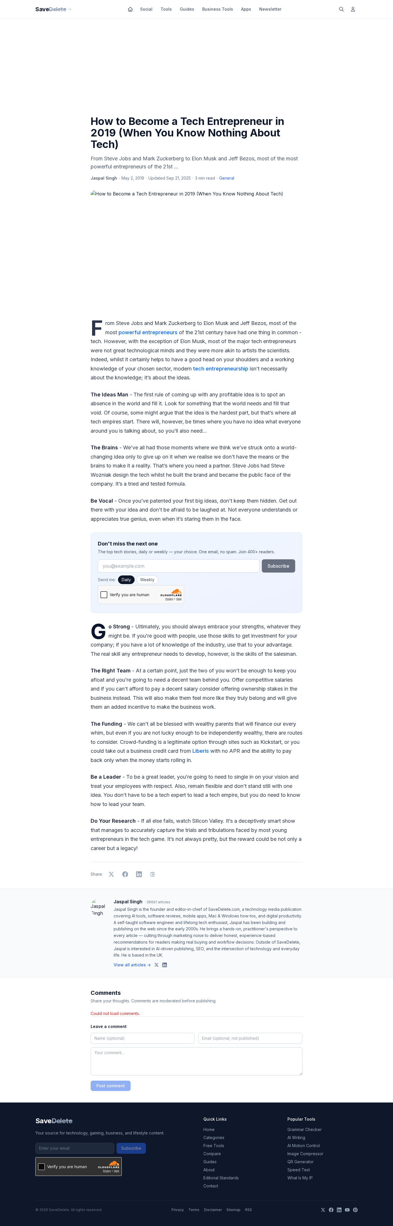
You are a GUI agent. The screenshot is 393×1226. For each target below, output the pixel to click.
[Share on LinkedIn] (139, 874)
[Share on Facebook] (125, 874)
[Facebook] (331, 1210)
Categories (213, 1137)
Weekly (147, 579)
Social (146, 9)
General (226, 178)
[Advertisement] (196, 68)
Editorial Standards (221, 1177)
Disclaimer (213, 1210)
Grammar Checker (304, 1129)
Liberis (200, 751)
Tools (166, 9)
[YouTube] (347, 1210)
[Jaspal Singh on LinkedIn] (164, 965)
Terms (193, 1210)
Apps (246, 9)
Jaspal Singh (104, 178)
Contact (210, 1185)
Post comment (110, 1085)
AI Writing (296, 1137)
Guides (187, 9)
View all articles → (132, 964)
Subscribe (278, 566)
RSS (248, 1210)
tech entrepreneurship (220, 369)
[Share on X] (111, 874)
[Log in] (353, 9)
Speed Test (298, 1169)
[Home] (130, 9)
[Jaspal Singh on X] (156, 965)
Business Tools (217, 9)
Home (209, 1129)
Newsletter (270, 9)
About (209, 1169)
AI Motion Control (303, 1145)
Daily (126, 579)
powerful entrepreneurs (148, 332)
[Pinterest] (355, 1210)
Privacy (177, 1210)
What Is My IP (300, 1177)
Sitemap (233, 1210)
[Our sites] (70, 9)
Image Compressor (305, 1153)
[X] (323, 1210)
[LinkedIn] (339, 1210)
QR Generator (300, 1161)
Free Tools (213, 1145)
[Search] (341, 9)
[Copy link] (153, 874)
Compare (212, 1153)
